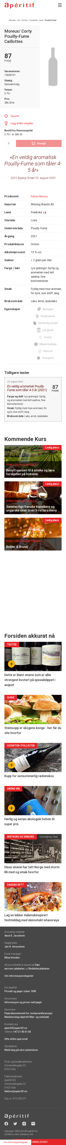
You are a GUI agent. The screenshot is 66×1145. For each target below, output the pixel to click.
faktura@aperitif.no (15, 1091)
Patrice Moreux (39, 196)
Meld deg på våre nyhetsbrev (21, 1050)
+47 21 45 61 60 (22, 1031)
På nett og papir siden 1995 (20, 991)
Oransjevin (48, 358)
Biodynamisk (48, 316)
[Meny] (60, 5)
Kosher (48, 337)
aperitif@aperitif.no (15, 1028)
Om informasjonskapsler (19, 975)
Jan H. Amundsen (14, 946)
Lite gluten (48, 330)
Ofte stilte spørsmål (16, 1039)
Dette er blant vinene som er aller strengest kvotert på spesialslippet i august (29, 680)
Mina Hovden (12, 957)
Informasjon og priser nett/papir (23, 1002)
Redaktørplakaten (39, 968)
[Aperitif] (19, 6)
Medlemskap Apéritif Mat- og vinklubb (26, 1017)
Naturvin (48, 351)
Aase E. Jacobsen (14, 935)
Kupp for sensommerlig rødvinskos (29, 776)
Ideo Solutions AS (23, 1134)
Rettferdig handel (48, 323)
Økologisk (48, 309)
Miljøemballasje (48, 344)
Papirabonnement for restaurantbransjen (28, 1013)
